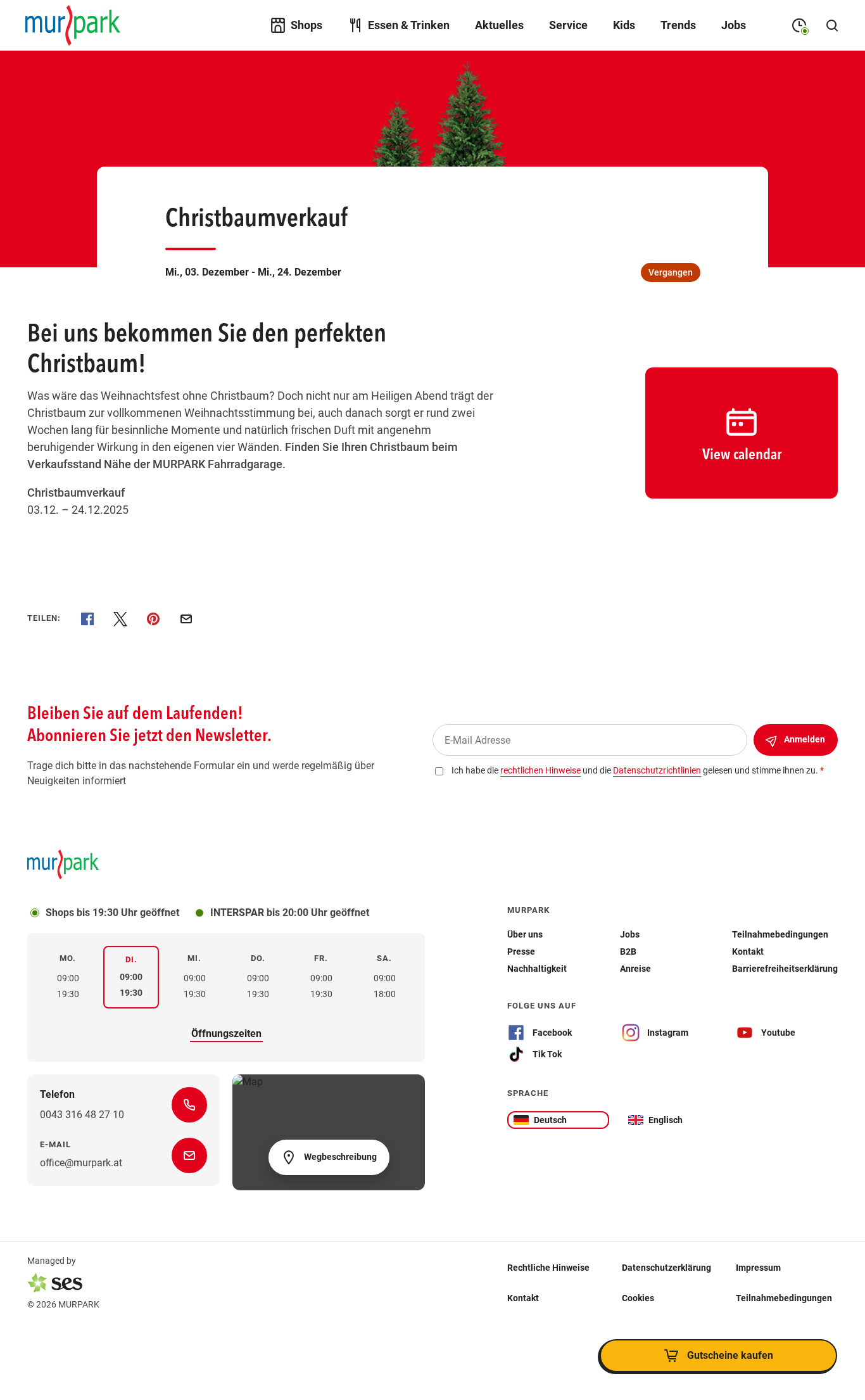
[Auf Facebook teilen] (87, 619)
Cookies (638, 1298)
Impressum (758, 1268)
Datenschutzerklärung (666, 1268)
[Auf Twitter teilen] (120, 619)
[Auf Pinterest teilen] (153, 619)
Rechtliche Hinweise (548, 1268)
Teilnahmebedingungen (784, 1298)
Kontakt (523, 1298)
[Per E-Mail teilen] (186, 619)
